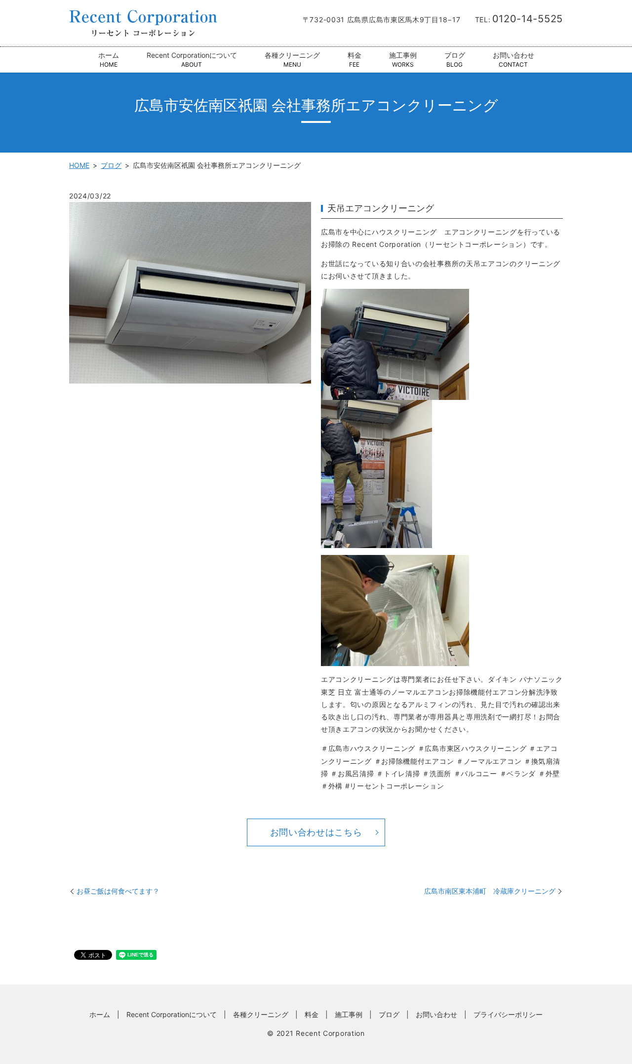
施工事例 (403, 59)
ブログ (454, 59)
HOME (79, 165)
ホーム (108, 59)
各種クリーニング (292, 59)
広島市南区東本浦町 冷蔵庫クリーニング (489, 891)
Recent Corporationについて (192, 59)
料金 (354, 59)
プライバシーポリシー (508, 1014)
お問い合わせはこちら (316, 832)
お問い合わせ (513, 59)
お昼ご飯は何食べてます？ (118, 891)
